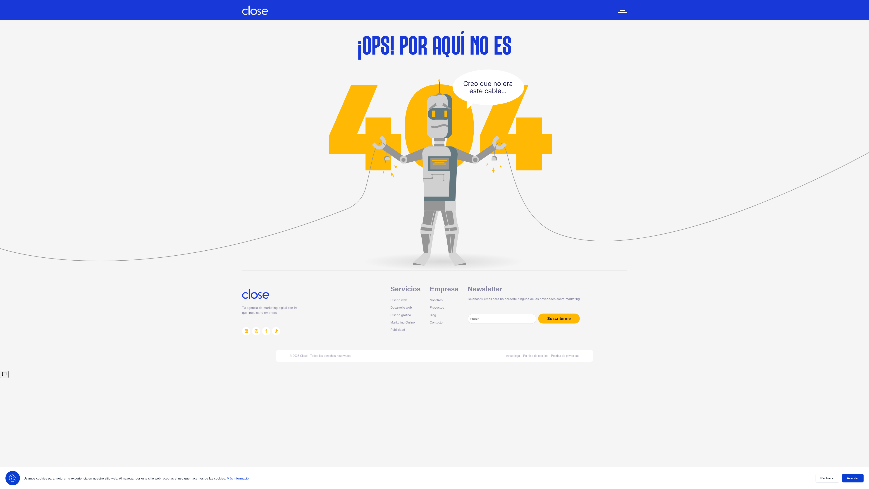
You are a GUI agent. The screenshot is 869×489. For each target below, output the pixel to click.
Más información (239, 478)
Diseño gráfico (400, 315)
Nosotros (436, 300)
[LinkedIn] (246, 331)
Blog (433, 315)
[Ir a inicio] (255, 10)
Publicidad (397, 329)
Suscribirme (559, 318)
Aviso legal (513, 355)
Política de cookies (535, 355)
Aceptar (853, 478)
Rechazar (827, 478)
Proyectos (437, 307)
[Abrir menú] (622, 10)
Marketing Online (402, 322)
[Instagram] (256, 331)
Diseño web (398, 300)
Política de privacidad (565, 355)
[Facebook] (266, 331)
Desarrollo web (401, 307)
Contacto (436, 322)
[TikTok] (276, 331)
